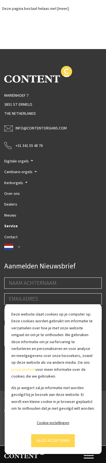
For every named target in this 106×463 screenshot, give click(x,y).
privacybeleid (22, 369)
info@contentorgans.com (41, 128)
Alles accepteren (53, 441)
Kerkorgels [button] (14, 183)
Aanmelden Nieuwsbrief (39, 266)
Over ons (12, 194)
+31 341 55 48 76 (29, 146)
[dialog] (53, 379)
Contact (11, 237)
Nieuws (10, 215)
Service (11, 226)
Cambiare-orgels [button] (18, 172)
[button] (53, 247)
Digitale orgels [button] (17, 161)
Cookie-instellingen (53, 423)
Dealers (10, 204)
